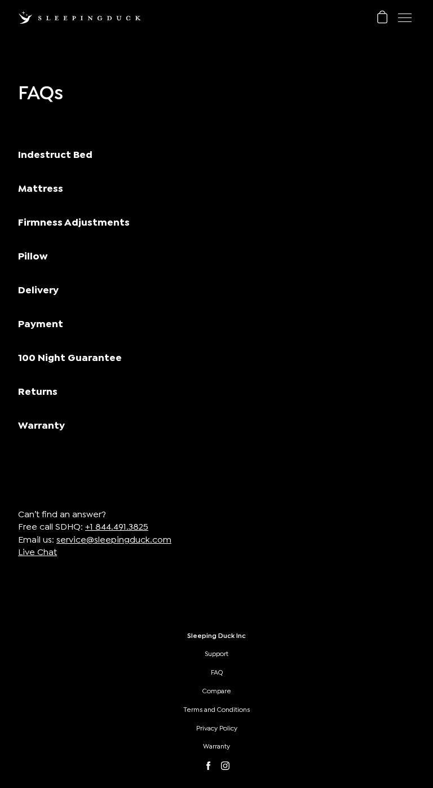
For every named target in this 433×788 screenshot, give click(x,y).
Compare (216, 691)
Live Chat (37, 552)
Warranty (216, 746)
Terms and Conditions (216, 710)
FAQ (217, 672)
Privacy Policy (216, 728)
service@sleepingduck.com (113, 540)
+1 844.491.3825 (116, 527)
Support (216, 654)
